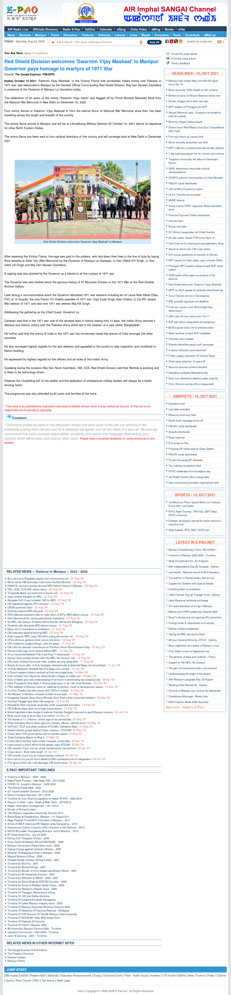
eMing (156, 29)
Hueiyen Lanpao (16, 957)
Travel (55, 35)
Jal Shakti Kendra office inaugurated (189, 477)
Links (133, 35)
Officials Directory (45, 29)
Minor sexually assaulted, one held (188, 142)
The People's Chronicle (20, 953)
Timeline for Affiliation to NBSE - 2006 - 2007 (32, 878)
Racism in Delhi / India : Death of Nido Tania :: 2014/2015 (39, 802)
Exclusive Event (113, 975)
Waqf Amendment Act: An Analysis (188, 561)
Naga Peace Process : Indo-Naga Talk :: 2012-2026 (36, 780)
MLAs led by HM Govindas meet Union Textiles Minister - (46, 582)
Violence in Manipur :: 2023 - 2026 (26, 777)
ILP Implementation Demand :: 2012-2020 (30, 791)
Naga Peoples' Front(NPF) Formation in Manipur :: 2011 (38, 820)
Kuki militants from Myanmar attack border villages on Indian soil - (51, 676)
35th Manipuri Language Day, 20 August (191, 679)
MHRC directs (177, 200)
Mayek (145, 35)
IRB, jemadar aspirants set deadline (189, 301)
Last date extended (179, 409)
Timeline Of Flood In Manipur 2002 (26, 925)
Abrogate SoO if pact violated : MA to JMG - (39, 600)
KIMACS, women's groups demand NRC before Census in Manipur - (52, 585)
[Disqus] (82, 505)
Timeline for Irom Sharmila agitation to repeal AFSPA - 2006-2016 (44, 798)
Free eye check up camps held (186, 136)
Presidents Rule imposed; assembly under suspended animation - (51, 705)
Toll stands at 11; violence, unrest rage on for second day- (46, 719)
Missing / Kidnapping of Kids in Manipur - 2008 (33, 852)
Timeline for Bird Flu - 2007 (22, 863)
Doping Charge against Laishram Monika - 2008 (34, 849)
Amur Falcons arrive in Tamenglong (189, 295)
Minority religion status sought (185, 121)
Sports (9, 980)
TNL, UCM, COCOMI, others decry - (34, 589)
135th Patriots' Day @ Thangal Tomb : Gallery (194, 594)
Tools (177, 35)
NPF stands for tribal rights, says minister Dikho (196, 260)
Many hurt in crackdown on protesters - (36, 629)
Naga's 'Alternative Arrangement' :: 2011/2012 (32, 805)
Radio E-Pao (71, 29)
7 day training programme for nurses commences (196, 153)
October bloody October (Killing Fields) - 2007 (33, 860)
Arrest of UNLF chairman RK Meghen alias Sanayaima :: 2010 (42, 824)
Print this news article (183, 58)
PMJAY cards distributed (183, 183)
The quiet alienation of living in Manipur (191, 606)
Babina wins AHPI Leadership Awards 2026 (193, 611)
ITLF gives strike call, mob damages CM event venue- (44, 762)
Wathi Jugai (63, 980)
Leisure (120, 35)
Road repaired (176, 437)
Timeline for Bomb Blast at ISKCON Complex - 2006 (37, 881)
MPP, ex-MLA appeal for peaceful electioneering (196, 290)
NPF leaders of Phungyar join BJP (188, 107)
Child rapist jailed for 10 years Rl (187, 361)
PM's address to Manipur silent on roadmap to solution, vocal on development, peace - (62, 687)
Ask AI (154, 42)
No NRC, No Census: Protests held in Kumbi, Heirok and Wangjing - (52, 622)
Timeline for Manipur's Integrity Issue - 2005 (32, 889)
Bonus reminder (178, 226)
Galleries (104, 35)
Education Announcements (76, 975)
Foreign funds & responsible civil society (191, 623)
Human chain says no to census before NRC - (39, 650)
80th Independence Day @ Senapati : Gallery (194, 566)
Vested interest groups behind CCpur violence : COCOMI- (46, 730)
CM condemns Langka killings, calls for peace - (41, 643)
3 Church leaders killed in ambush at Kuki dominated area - (47, 672)
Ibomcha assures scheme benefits (188, 367)
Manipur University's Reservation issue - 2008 (33, 845)
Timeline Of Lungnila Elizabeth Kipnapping (31, 899)
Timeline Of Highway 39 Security (26, 921)
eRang (121, 29)
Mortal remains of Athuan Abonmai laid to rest (194, 95)
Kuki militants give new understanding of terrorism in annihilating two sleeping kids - (61, 679)
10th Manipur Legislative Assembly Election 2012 (35, 813)
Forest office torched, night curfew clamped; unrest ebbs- (45, 741)
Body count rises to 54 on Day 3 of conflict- (38, 715)
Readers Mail (37, 975)
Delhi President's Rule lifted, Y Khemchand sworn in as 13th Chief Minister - (56, 683)
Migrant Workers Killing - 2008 (24, 856)
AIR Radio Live (17, 29)
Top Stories (48, 980)
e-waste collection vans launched (187, 350)
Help (80, 991)
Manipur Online (16, 961)
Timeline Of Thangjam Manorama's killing (31, 892)
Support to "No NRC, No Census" (187, 662)
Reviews (25, 35)
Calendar (106, 29)
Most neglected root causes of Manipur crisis (194, 645)
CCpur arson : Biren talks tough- (32, 752)
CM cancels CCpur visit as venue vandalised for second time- (48, 748)
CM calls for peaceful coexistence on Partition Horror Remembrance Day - (56, 647)
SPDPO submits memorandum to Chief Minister (196, 177)
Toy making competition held (185, 465)
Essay (97, 975)
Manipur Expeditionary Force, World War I (192, 549)
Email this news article (184, 54)
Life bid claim (176, 221)
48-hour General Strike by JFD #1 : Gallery (193, 640)
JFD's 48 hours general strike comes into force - (41, 640)
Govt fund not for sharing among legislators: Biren (196, 243)
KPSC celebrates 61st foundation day (189, 471)
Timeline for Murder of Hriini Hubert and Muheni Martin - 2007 (42, 870)
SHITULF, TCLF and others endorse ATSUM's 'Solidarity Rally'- (50, 726)
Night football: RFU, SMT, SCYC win (189, 530)
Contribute (192, 35)
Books (169, 29)
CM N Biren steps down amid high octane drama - (42, 708)
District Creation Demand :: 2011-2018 (28, 795)
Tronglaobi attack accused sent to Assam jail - (40, 593)
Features (88, 35)
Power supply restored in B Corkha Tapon (192, 355)
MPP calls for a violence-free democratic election (196, 148)
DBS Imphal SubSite (16, 975)
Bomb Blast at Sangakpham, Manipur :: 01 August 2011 (38, 816)
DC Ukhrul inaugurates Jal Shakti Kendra (192, 232)
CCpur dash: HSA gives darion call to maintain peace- (44, 733)
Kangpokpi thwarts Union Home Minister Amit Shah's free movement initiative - (58, 697)
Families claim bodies (181, 339)
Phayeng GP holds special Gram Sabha (191, 448)
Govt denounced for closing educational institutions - (43, 618)
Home (27, 53)
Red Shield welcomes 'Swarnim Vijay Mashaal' (195, 284)
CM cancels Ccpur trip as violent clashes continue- (42, 755)
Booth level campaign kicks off (186, 420)
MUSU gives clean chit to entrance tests (191, 327)
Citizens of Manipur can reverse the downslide (194, 690)
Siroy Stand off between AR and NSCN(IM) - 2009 (35, 842)
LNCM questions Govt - (27, 607)
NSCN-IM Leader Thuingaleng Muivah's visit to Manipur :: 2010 (42, 831)
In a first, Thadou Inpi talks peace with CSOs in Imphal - (45, 690)
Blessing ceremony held (182, 415)
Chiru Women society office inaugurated (191, 384)
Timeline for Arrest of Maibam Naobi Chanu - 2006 (35, 885)
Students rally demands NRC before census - (39, 625)
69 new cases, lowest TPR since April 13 (192, 237)
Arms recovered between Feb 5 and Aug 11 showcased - (46, 654)
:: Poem (192, 657)
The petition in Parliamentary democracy (191, 578)
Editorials (53, 975)
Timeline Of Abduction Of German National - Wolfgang (38, 910)
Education (70, 35)
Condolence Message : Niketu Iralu (188, 696)
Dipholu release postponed (183, 628)
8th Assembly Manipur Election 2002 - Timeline (34, 928)
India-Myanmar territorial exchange (188, 600)
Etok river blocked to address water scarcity (193, 378)
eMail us (210, 35)
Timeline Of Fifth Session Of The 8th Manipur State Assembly (42, 914)
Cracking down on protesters (185, 589)
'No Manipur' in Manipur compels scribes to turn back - (45, 694)
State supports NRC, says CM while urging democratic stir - (47, 636)
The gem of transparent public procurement (193, 668)
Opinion (221, 975)
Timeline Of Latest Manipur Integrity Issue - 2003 (34, 903)
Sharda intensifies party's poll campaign (191, 344)
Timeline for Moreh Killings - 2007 (26, 867)
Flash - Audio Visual (136, 975)
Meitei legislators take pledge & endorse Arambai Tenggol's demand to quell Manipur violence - (67, 712)
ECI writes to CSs (179, 443)
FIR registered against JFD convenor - (35, 603)
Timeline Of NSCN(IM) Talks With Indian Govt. (33, 917)
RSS (36, 980)
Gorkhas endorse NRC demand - (32, 611)
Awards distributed (179, 432)
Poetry (211, 975)
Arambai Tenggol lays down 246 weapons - (38, 701)
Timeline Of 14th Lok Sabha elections (28, 896)
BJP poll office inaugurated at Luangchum (192, 322)
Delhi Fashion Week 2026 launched (188, 702)
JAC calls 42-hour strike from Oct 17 (189, 316)
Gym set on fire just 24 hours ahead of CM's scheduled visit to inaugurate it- (56, 759)
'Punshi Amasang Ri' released (185, 460)
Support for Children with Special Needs (191, 583)
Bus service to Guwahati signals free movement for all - (45, 578)
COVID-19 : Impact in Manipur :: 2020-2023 (31, 784)
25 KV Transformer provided (184, 194)
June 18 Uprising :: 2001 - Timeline (27, 935)
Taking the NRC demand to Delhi (187, 634)
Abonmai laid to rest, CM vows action (189, 249)
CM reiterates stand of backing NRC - (35, 632)
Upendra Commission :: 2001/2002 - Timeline (32, 932)
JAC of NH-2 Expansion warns (186, 189)
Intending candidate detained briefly (188, 372)
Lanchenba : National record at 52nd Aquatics (194, 572)
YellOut (90, 29)
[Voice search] (141, 42)
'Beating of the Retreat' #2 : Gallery (188, 685)
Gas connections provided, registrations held (194, 482)
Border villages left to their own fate (188, 101)
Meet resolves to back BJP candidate (189, 333)
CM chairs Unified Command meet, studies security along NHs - (50, 661)
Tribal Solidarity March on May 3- (33, 737)
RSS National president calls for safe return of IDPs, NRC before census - (55, 614)
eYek (181, 29)
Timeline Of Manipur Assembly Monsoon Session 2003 (38, 907)
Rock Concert (23, 980)
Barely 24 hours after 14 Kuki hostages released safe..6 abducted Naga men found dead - (63, 665)
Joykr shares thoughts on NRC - (32, 596)
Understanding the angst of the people (189, 673)
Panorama (162, 35)
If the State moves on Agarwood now (189, 651)
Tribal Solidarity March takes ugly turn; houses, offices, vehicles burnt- (54, 723)
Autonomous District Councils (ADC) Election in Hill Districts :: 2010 (45, 827)
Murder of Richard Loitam (21, 809)
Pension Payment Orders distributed (189, 215)
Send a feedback (180, 63)
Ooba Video (138, 29)
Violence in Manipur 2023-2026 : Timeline (192, 555)
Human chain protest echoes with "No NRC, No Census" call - (48, 658)
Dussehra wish (177, 403)
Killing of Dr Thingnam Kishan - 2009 (28, 838)
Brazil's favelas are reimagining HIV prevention (195, 617)
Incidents (155, 975)
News (11, 35)
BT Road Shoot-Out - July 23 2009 (26, 834)
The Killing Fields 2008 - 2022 (24, 787)
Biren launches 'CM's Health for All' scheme (193, 90)
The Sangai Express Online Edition (27, 950)
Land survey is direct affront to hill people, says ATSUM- (45, 744)
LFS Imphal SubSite (174, 975)
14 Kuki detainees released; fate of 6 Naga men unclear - (45, 668)
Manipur (40, 35)
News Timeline (196, 975)
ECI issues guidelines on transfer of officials (193, 254)
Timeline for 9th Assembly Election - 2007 (31, 874)
